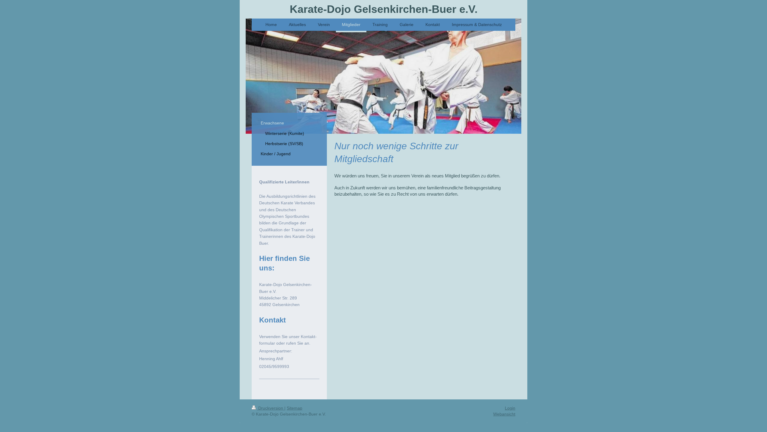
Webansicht (504, 414)
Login (510, 408)
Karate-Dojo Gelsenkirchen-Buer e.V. (384, 9)
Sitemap (294, 408)
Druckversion (270, 408)
